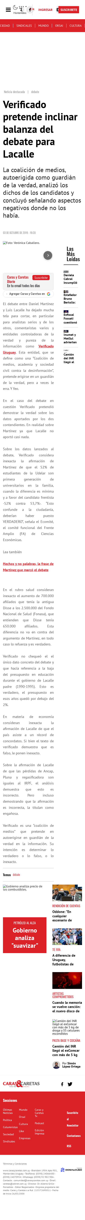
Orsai (59, 25)
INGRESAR (45, 10)
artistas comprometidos (63, 995)
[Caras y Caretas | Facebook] (30, 9)
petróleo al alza (25, 922)
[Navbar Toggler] (11, 10)
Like (21, 1131)
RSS (69, 1146)
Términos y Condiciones (15, 1163)
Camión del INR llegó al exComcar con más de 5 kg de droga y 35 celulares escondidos (65, 1057)
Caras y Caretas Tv (39, 1113)
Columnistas (10, 1127)
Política (7, 1120)
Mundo (43, 25)
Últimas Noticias (8, 1111)
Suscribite (41, 278)
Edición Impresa (39, 1132)
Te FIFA (56, 949)
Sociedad (8, 1134)
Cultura (76, 25)
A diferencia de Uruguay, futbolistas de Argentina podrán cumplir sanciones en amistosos (66, 966)
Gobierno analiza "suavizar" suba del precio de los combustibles (24, 949)
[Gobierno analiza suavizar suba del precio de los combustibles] (24, 901)
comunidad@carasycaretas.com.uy (31, 1180)
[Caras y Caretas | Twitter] (69, 1084)
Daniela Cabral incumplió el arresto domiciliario (72, 282)
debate (16, 874)
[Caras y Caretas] (21, 1087)
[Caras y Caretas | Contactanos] (77, 1083)
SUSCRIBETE (68, 10)
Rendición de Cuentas (66, 905)
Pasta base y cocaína (66, 1040)
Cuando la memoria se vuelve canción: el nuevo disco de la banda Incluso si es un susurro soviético (67, 1013)
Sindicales (24, 25)
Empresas (24, 1138)
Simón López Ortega (71, 1064)
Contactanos (74, 1135)
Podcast (39, 1123)
